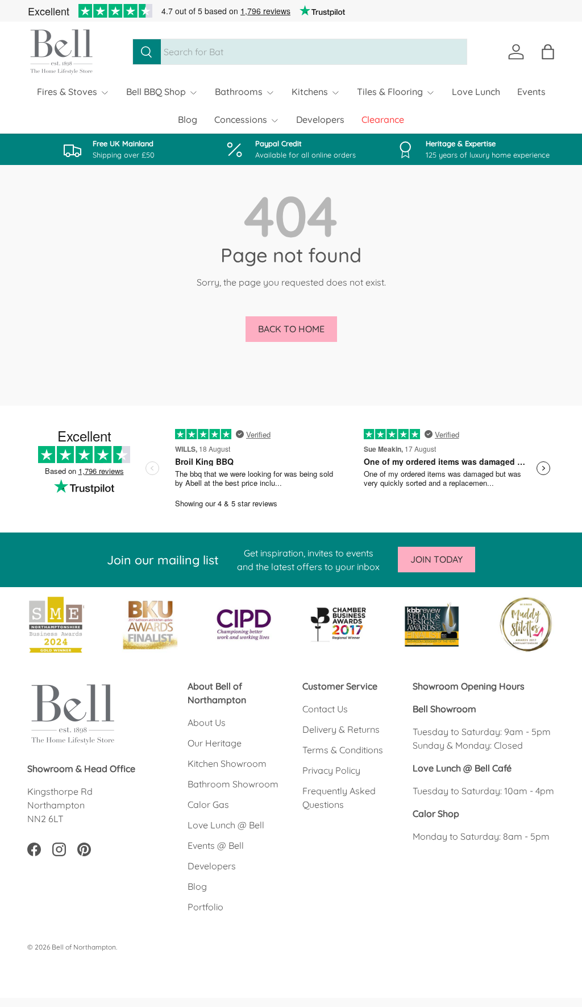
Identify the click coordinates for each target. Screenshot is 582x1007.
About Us (207, 722)
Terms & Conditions (342, 750)
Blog (187, 119)
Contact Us (325, 709)
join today (436, 559)
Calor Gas (208, 804)
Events (531, 91)
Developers (320, 119)
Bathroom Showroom (233, 784)
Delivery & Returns (341, 729)
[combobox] (300, 51)
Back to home (291, 329)
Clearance (382, 119)
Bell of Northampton (84, 947)
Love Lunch (476, 91)
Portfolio (205, 907)
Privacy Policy (331, 770)
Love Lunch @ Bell (226, 825)
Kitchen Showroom (227, 763)
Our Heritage (215, 743)
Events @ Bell (216, 845)
